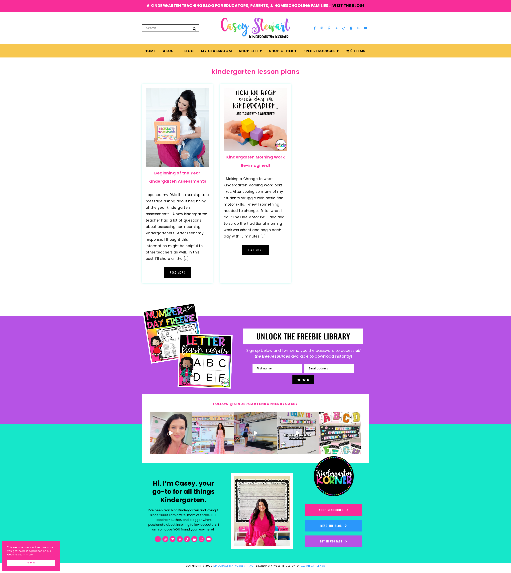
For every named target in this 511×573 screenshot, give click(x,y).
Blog (188, 50)
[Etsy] (358, 28)
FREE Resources (320, 50)
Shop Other (281, 50)
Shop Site (249, 50)
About (169, 50)
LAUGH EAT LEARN (313, 565)
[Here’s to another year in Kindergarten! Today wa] (171, 433)
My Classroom (216, 50)
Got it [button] (31, 562)
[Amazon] (337, 28)
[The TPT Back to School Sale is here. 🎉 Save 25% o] (298, 433)
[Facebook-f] (315, 28)
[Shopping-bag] (351, 28)
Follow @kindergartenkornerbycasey (255, 404)
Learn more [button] (25, 554)
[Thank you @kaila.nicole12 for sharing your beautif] (340, 433)
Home (150, 50)
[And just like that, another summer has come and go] (255, 433)
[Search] (194, 29)
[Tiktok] (344, 28)
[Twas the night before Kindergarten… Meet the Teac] (213, 433)
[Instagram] (322, 28)
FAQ (251, 565)
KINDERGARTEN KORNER (229, 565)
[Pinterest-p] (329, 28)
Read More (177, 272)
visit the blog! (348, 5)
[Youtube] (365, 28)
